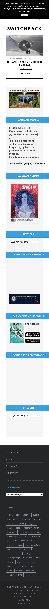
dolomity (37, 519)
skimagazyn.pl (13, 557)
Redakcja (12, 452)
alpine (10, 515)
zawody (10, 575)
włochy (19, 570)
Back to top (23, 603)
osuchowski (34, 536)
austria (36, 515)
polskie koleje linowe (22, 540)
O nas (10, 459)
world (9, 570)
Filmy (12, 58)
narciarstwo (12, 536)
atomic (26, 515)
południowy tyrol (33, 545)
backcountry (12, 519)
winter (32, 566)
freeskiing (22, 523)
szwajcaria (29, 562)
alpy (18, 515)
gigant (32, 523)
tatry (9, 566)
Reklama (12, 466)
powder (10, 545)
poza (20, 545)
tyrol (24, 566)
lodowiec (11, 532)
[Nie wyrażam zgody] (45, 9)
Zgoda (24, 15)
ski (20, 553)
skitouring (27, 557)
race (9, 549)
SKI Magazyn (26, 69)
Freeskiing (21, 58)
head (9, 527)
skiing (27, 553)
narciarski (23, 532)
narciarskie (35, 532)
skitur (37, 557)
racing (17, 549)
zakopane (30, 570)
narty (23, 536)
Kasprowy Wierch (31, 527)
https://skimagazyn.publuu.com (27, 163)
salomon (11, 553)
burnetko (26, 519)
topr (17, 566)
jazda (17, 527)
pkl (8, 540)
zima (20, 575)
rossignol (28, 549)
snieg (19, 562)
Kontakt (12, 473)
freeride (10, 523)
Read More (24, 73)
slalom (10, 562)
